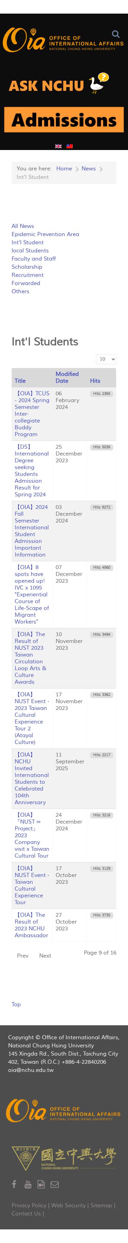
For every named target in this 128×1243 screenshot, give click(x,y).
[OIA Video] (44, 1184)
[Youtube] (31, 1184)
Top (16, 1004)
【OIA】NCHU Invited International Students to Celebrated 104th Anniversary (32, 778)
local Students (30, 250)
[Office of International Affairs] (64, 41)
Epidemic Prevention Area (45, 234)
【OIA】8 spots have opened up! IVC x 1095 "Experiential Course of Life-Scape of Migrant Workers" (32, 594)
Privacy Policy (29, 1205)
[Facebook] (18, 1184)
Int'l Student (28, 242)
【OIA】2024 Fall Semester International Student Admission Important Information (32, 531)
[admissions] (64, 122)
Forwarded (26, 283)
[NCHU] (64, 1158)
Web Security (68, 1205)
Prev (22, 955)
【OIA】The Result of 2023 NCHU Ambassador (31, 925)
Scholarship (27, 267)
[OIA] (64, 1112)
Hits (95, 381)
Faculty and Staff (34, 258)
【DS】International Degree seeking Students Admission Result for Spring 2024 (32, 471)
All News (23, 226)
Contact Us (26, 1213)
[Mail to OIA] (56, 1184)
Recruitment (28, 275)
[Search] (117, 34)
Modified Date (67, 377)
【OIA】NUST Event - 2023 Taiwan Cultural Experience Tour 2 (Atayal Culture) (32, 718)
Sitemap (101, 1205)
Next (45, 955)
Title (20, 381)
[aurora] (64, 85)
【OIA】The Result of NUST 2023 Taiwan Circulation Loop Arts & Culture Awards (30, 658)
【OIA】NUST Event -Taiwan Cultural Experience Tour (32, 885)
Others (20, 291)
